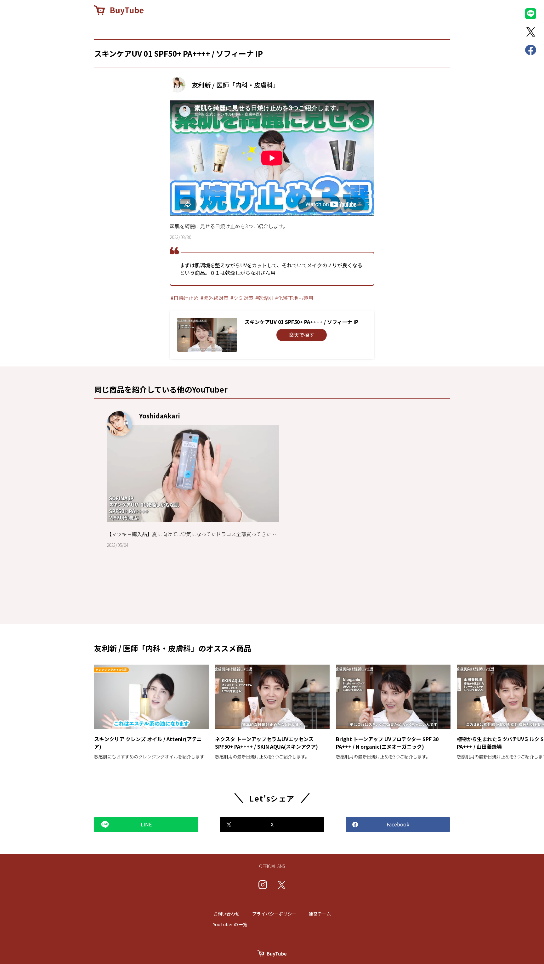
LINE (146, 824)
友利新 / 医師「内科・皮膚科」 (235, 84)
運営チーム (320, 913)
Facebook (398, 824)
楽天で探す (301, 334)
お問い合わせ (226, 913)
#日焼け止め (185, 298)
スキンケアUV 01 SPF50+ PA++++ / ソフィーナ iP (178, 53)
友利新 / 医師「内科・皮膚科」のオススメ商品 (172, 648)
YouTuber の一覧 (230, 924)
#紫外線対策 (215, 298)
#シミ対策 (241, 298)
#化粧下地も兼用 (294, 298)
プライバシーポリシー (274, 913)
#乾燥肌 (264, 298)
